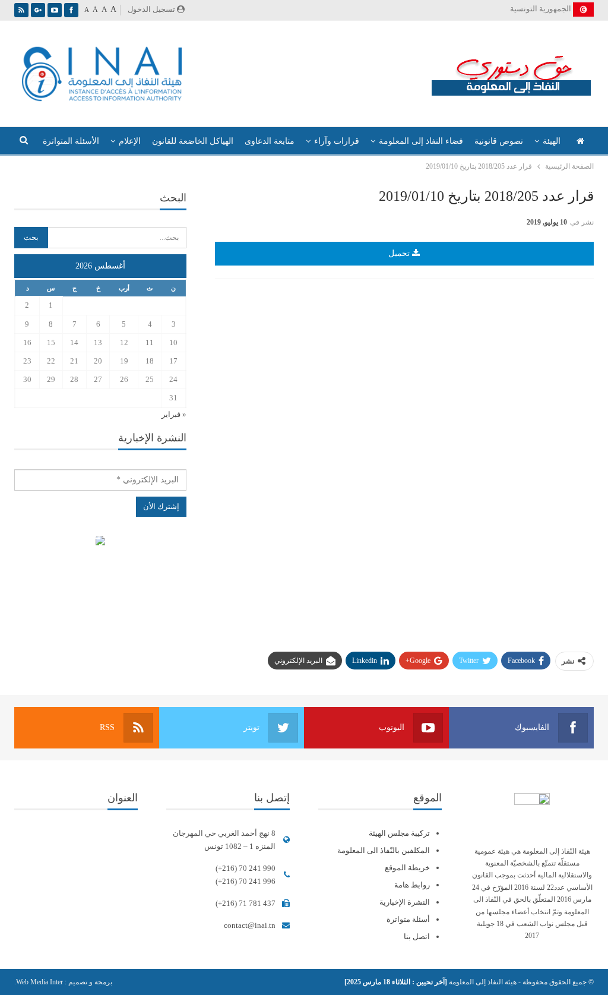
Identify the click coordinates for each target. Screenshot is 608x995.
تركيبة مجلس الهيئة (399, 833)
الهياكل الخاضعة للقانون (192, 141)
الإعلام (130, 141)
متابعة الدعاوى (269, 141)
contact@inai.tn (250, 925)
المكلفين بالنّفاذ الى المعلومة (383, 850)
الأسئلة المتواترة (71, 141)
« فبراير (174, 414)
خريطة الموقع (407, 867)
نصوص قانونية (498, 141)
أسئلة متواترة (408, 919)
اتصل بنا (417, 936)
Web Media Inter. (38, 982)
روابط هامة (412, 884)
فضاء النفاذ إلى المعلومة (421, 141)
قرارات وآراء (336, 141)
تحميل (400, 253)
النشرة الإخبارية (404, 902)
